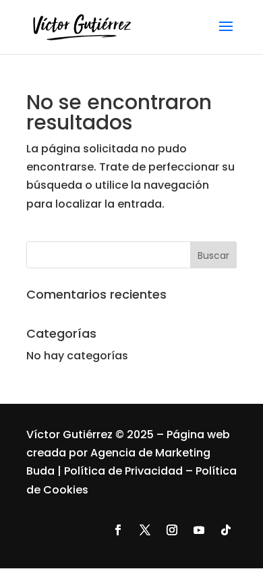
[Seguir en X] (145, 530)
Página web (198, 434)
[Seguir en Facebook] (118, 530)
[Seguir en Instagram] (172, 530)
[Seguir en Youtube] (199, 530)
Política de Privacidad (123, 471)
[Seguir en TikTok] (226, 530)
